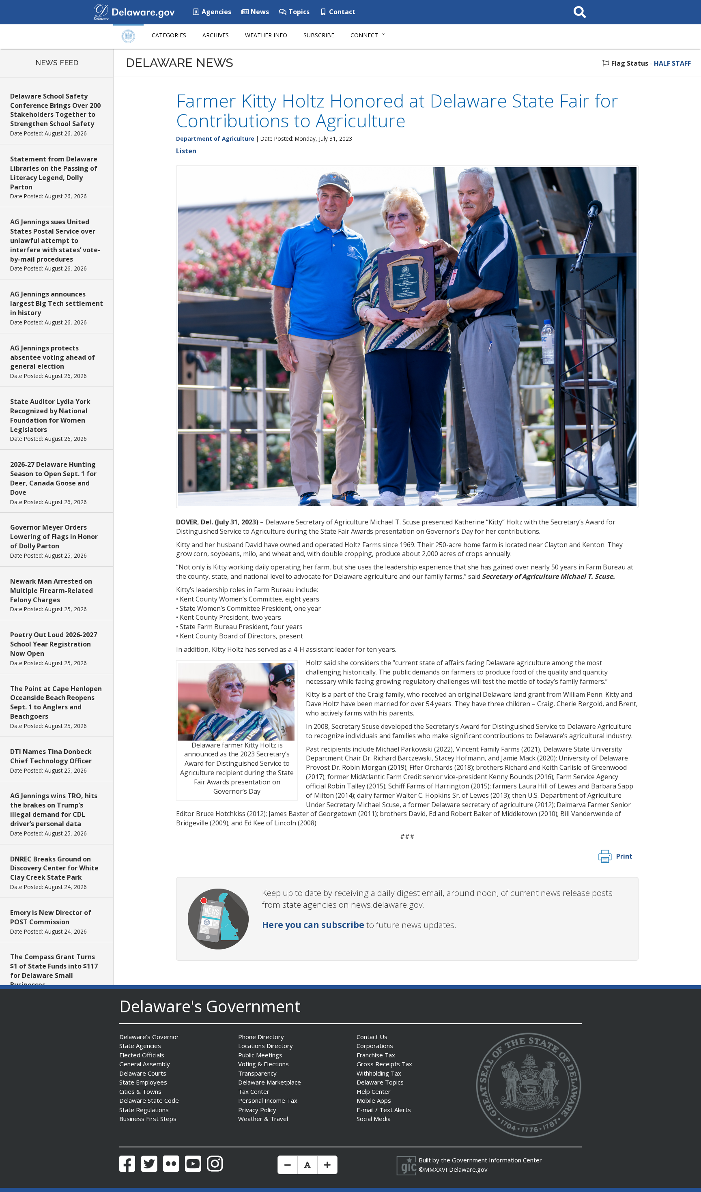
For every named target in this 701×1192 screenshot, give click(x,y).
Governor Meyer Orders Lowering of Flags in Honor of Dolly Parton (54, 536)
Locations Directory (265, 1046)
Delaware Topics (380, 1082)
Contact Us (372, 1037)
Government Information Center (497, 1160)
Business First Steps (147, 1119)
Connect (364, 35)
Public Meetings (260, 1055)
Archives (215, 35)
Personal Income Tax (267, 1100)
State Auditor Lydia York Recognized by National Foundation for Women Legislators (50, 415)
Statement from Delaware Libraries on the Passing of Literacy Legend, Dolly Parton (53, 173)
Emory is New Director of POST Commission (50, 917)
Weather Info (266, 35)
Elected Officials (141, 1055)
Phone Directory (261, 1037)
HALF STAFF (672, 63)
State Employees (143, 1082)
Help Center (374, 1091)
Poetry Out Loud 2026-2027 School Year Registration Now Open (53, 644)
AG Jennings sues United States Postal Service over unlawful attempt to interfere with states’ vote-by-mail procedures (55, 240)
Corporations (375, 1046)
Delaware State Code (149, 1100)
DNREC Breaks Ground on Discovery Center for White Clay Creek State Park (54, 868)
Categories (169, 35)
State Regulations (144, 1110)
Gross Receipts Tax (384, 1064)
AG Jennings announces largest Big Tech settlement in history (56, 303)
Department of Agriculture (215, 138)
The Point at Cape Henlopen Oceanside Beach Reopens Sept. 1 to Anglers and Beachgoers (56, 702)
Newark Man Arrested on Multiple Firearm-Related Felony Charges (51, 590)
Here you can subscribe (313, 924)
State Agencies (140, 1046)
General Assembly (144, 1064)
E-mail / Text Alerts (384, 1110)
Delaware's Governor (149, 1037)
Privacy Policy (257, 1110)
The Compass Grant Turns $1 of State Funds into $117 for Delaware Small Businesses (54, 970)
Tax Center (253, 1091)
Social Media (374, 1119)
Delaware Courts (142, 1073)
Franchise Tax (376, 1055)
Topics (298, 11)
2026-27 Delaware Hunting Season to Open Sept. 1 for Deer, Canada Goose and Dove (53, 478)
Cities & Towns (140, 1091)
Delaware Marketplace (269, 1082)
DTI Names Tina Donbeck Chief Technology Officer (51, 756)
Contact (341, 11)
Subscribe (318, 35)
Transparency (257, 1073)
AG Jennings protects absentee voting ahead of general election (52, 357)
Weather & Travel (263, 1119)
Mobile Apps (374, 1100)
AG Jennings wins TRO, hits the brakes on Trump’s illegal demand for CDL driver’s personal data (53, 809)
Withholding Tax (379, 1073)
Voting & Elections (263, 1064)
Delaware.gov (468, 1169)
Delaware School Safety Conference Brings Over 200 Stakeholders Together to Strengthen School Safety (55, 110)
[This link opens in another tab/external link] (101, 11)
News (259, 11)
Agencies (215, 11)
